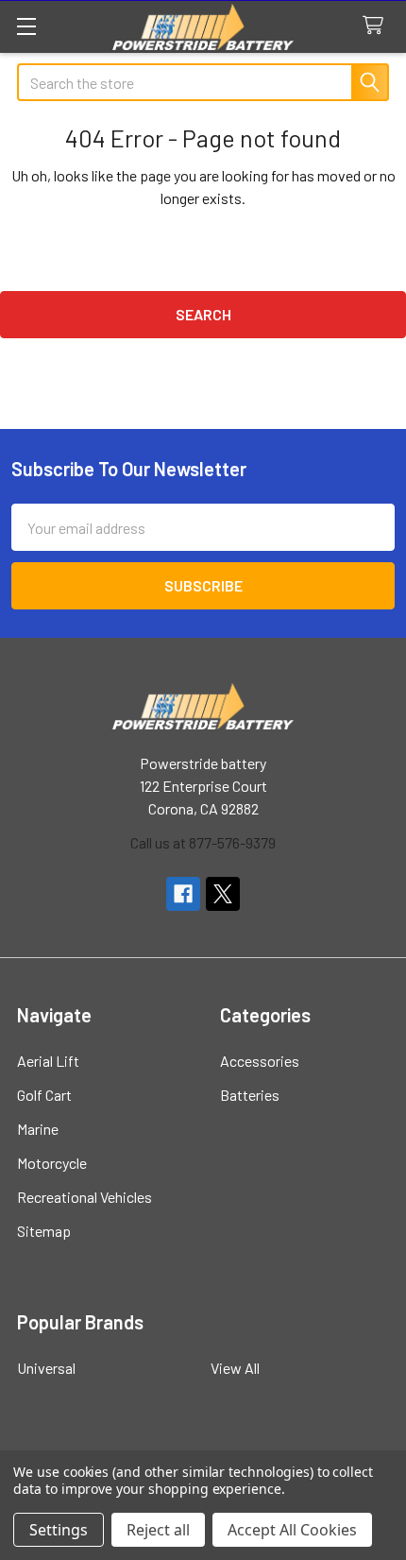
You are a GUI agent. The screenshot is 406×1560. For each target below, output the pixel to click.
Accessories (259, 1061)
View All (235, 1368)
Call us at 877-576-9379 (203, 842)
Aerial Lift (48, 1061)
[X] (223, 894)
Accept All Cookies (292, 1529)
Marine (38, 1129)
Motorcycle (52, 1163)
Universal (46, 1368)
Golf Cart (44, 1095)
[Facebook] (183, 894)
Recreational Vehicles (84, 1197)
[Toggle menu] (26, 26)
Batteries (249, 1095)
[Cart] (377, 26)
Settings (58, 1529)
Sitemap (44, 1231)
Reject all (158, 1529)
